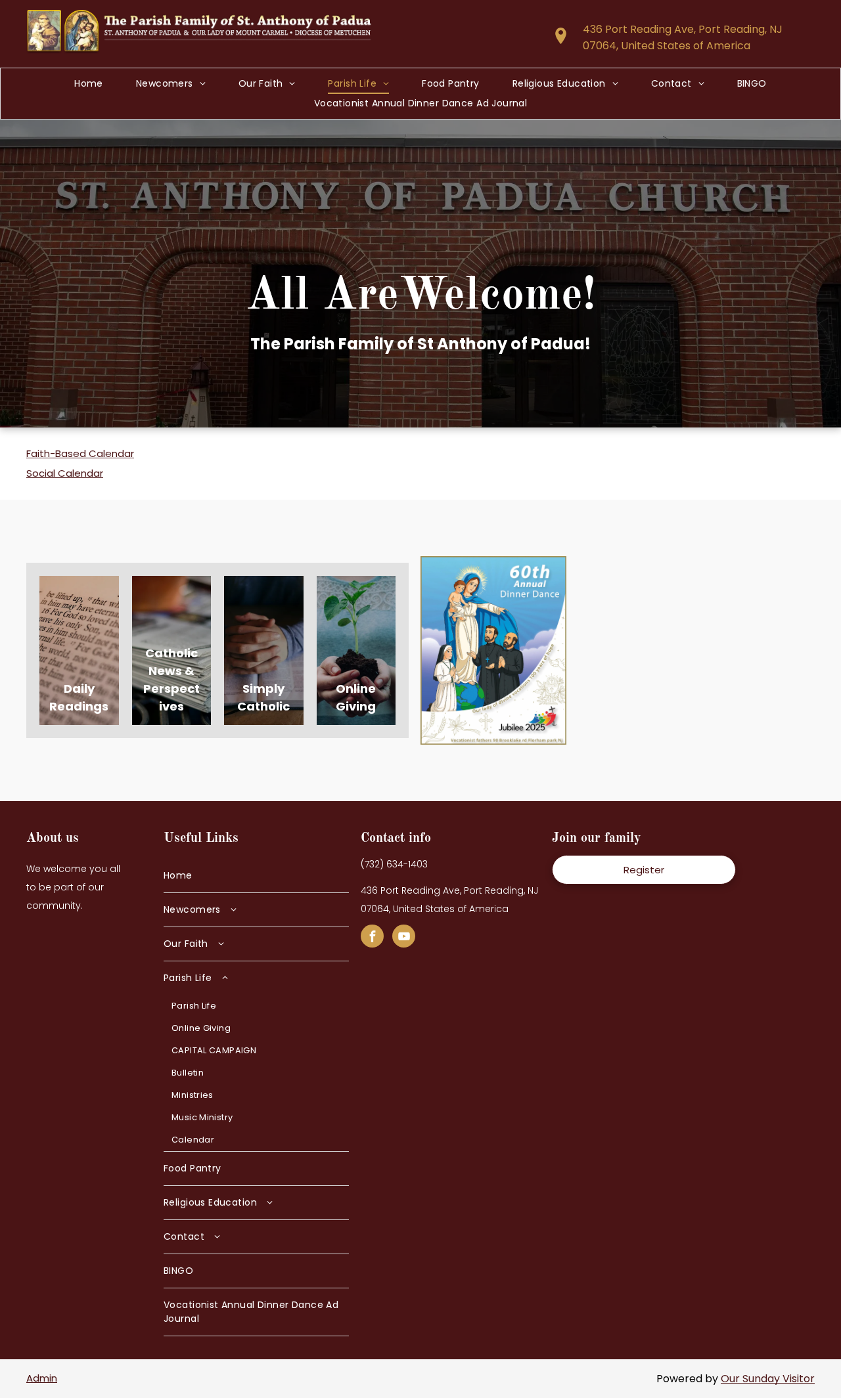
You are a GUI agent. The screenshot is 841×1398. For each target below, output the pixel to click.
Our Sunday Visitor (768, 1378)
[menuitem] (89, 84)
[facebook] (372, 938)
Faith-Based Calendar (80, 453)
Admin (41, 1378)
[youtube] (403, 938)
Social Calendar (64, 473)
